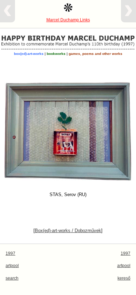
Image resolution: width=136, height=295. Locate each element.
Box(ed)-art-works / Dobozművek (68, 230)
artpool (12, 265)
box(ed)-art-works (29, 54)
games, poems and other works (95, 54)
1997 (10, 253)
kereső (124, 278)
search (12, 278)
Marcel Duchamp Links (68, 19)
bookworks (56, 54)
